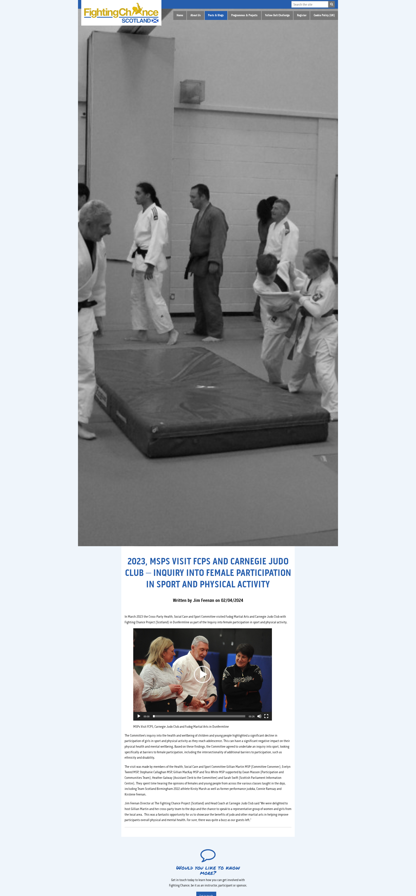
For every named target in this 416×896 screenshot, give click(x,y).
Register (301, 15)
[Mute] (259, 716)
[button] (202, 674)
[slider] (199, 716)
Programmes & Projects (244, 15)
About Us (195, 15)
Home (180, 15)
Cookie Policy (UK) (324, 15)
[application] (202, 674)
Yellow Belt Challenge (277, 15)
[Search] (331, 4)
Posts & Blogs (216, 15)
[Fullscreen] (266, 716)
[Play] (139, 716)
